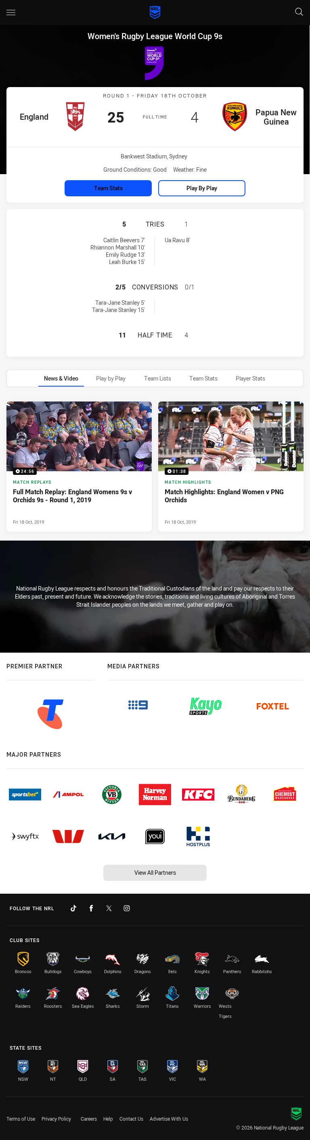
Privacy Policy (56, 1118)
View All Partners (155, 872)
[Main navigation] (10, 12)
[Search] (299, 12)
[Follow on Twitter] (109, 908)
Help (108, 1118)
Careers (89, 1118)
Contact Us (131, 1118)
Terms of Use (20, 1118)
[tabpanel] (155, 466)
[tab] (61, 378)
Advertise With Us (169, 1118)
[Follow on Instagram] (127, 908)
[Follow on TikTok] (73, 908)
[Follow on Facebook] (91, 908)
